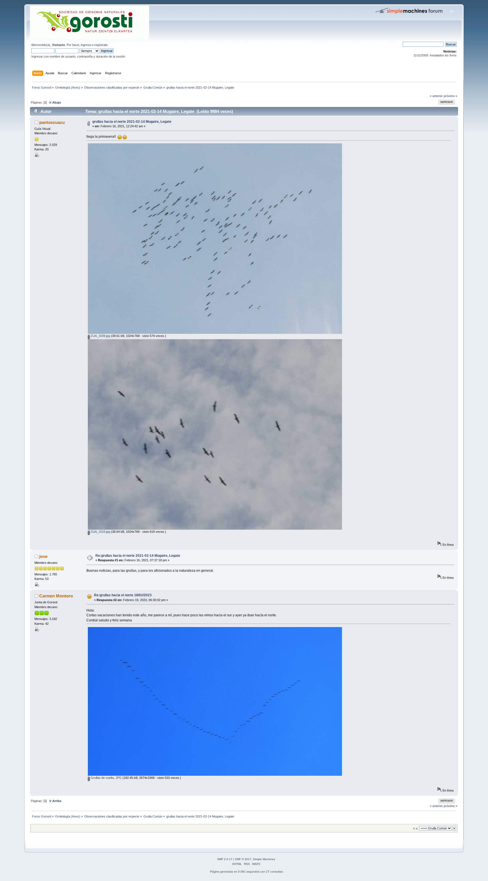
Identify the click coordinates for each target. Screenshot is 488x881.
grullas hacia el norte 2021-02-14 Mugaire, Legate (131, 122)
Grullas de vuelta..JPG (106, 777)
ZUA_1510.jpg (100, 531)
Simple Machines (264, 859)
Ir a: (415, 828)
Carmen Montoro (56, 595)
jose (43, 556)
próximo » (450, 96)
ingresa (86, 45)
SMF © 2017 (243, 859)
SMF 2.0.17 (224, 859)
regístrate (101, 45)
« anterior (436, 96)
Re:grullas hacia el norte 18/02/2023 (123, 595)
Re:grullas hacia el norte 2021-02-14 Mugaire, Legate (137, 556)
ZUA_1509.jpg (100, 336)
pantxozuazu (52, 122)
